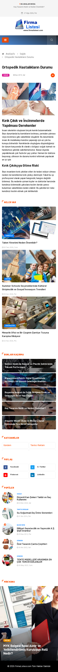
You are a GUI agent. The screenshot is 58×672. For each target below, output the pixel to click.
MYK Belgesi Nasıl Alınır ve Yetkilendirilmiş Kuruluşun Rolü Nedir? (25, 649)
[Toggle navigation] (5, 40)
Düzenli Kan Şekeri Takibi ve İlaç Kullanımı (34, 498)
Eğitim (7, 279)
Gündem (7, 445)
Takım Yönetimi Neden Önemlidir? (19, 242)
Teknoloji (9, 235)
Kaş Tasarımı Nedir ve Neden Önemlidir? (29, 7)
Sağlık (23, 54)
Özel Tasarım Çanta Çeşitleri (32, 543)
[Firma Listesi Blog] (29, 25)
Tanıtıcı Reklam (37, 445)
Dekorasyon (10, 325)
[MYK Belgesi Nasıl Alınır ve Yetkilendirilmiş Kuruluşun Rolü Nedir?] (29, 623)
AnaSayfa (10, 54)
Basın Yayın (21, 525)
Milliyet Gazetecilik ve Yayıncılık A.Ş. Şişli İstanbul (36, 529)
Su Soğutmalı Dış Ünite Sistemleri (34, 512)
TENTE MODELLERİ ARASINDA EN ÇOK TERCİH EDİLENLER (34, 560)
